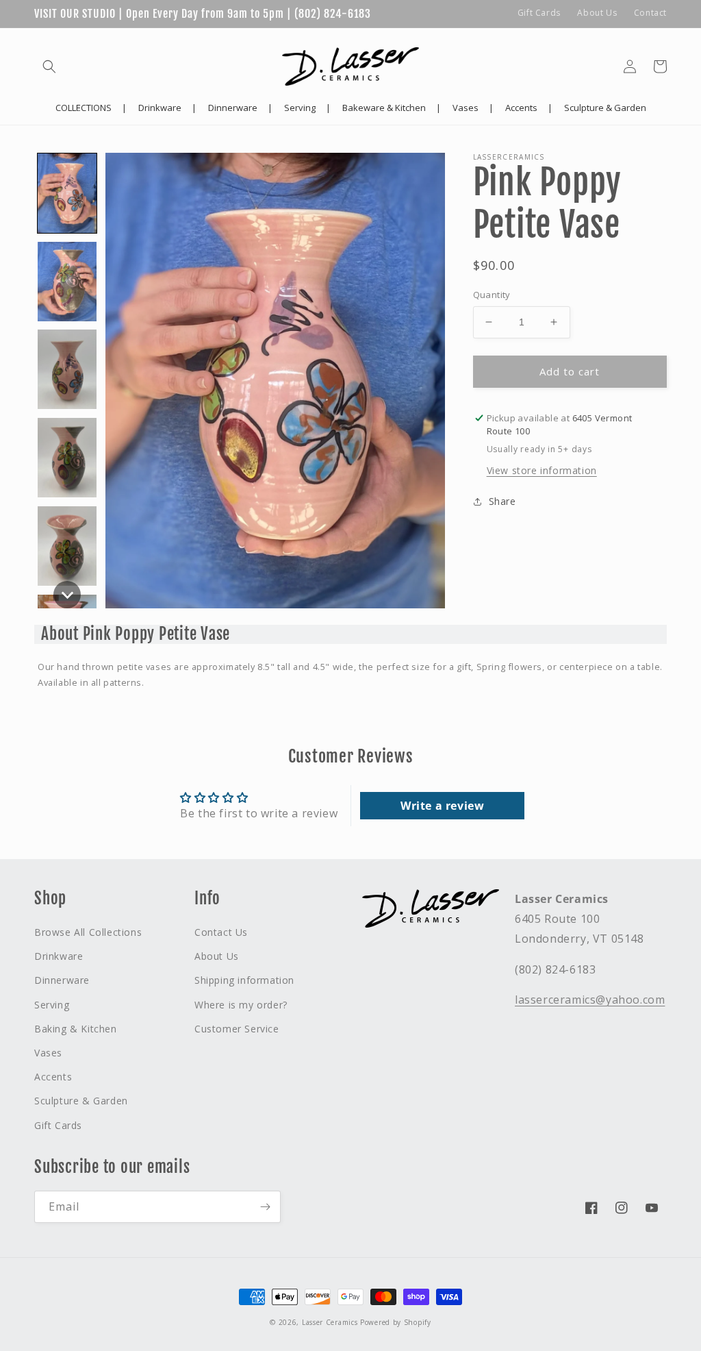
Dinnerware (62, 980)
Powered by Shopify (395, 1322)
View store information (542, 470)
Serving (51, 1004)
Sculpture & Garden (81, 1100)
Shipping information (244, 980)
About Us (597, 12)
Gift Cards (539, 12)
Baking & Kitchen (75, 1028)
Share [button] (502, 501)
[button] (49, 66)
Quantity (492, 294)
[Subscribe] (265, 1207)
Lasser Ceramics (330, 1322)
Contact (650, 12)
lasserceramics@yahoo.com (590, 999)
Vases (48, 1052)
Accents (53, 1076)
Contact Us (221, 932)
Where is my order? (241, 1004)
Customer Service (236, 1028)
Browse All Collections (88, 932)
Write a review (442, 805)
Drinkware (58, 956)
